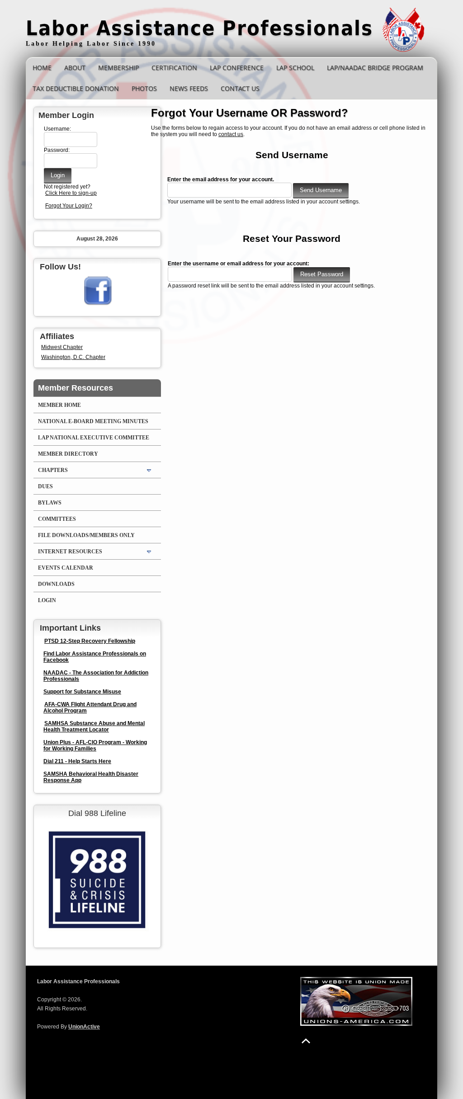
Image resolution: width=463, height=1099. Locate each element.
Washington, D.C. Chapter (73, 357)
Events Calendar (65, 568)
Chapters (53, 470)
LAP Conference (237, 67)
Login (47, 600)
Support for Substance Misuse (82, 692)
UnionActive (84, 1027)
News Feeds (189, 88)
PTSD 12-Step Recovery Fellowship (89, 641)
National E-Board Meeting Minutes (93, 421)
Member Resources (75, 387)
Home (42, 67)
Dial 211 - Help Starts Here (77, 761)
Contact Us (240, 88)
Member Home (59, 405)
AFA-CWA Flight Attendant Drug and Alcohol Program (90, 707)
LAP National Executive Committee (93, 437)
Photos (144, 88)
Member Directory (68, 454)
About (74, 67)
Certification (174, 67)
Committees (57, 519)
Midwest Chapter (62, 347)
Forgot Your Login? (68, 206)
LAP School (295, 67)
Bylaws (49, 503)
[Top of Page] (306, 1041)
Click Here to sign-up (71, 193)
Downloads (56, 584)
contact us (230, 134)
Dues (45, 486)
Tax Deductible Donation (76, 88)
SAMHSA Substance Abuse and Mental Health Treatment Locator (94, 726)
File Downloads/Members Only (86, 535)
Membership (118, 67)
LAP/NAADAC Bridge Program (375, 67)
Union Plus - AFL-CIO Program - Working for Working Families (95, 745)
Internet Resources (70, 551)
